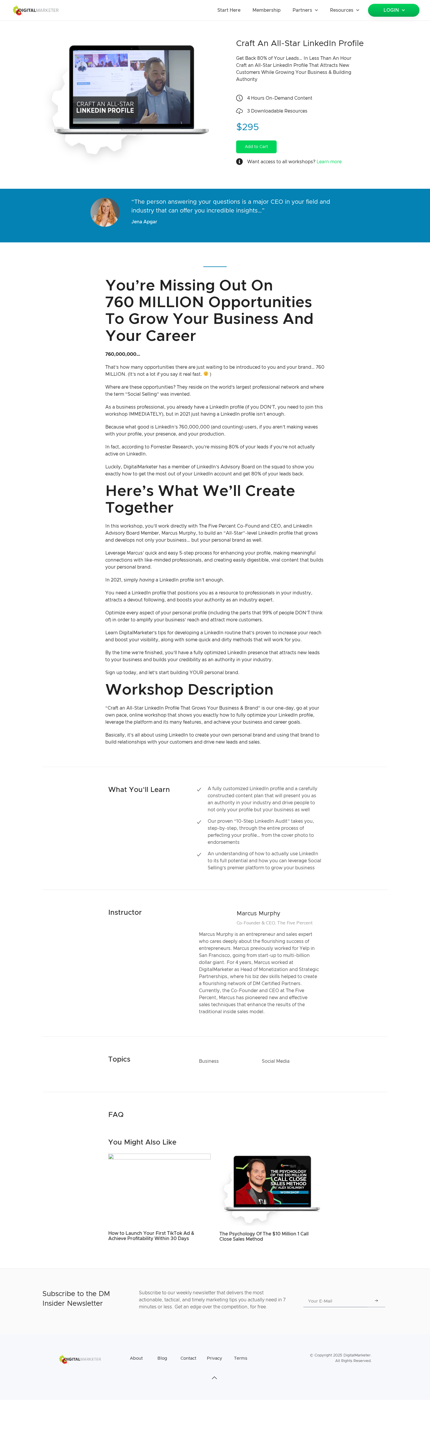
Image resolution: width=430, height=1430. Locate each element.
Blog (162, 1358)
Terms (240, 1358)
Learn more (329, 161)
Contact (188, 1358)
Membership (266, 10)
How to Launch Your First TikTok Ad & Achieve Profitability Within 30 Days (151, 1236)
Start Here (228, 10)
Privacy (214, 1358)
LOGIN (391, 10)
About (136, 1358)
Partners (302, 10)
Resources (341, 10)
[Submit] (376, 1301)
